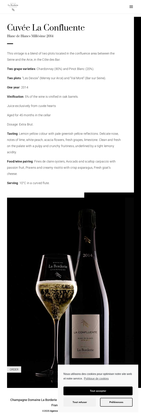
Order (14, 369)
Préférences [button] (116, 402)
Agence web (56, 411)
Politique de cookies (96, 378)
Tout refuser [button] (80, 402)
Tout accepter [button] (98, 390)
